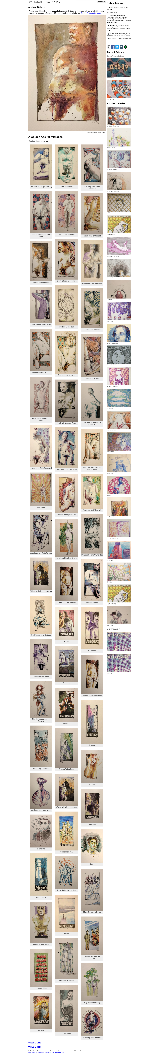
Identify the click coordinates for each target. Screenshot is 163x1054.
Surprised (92, 651)
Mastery (41, 1030)
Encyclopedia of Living (67, 375)
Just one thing (41, 988)
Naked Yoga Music (66, 186)
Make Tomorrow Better (92, 912)
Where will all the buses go (41, 591)
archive (40, 1052)
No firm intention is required (66, 281)
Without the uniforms (67, 234)
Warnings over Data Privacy (41, 553)
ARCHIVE (56, 2)
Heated (92, 785)
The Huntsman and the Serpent (41, 720)
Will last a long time (66, 327)
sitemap (62, 1052)
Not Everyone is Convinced (66, 470)
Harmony (92, 824)
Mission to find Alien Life (92, 510)
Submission (66, 1034)
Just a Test (41, 507)
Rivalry (66, 641)
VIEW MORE (34, 1042)
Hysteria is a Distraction (66, 890)
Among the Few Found (41, 372)
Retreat (66, 933)
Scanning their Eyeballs (92, 1038)
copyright (44, 1052)
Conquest (66, 683)
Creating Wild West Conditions (92, 188)
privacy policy (51, 1052)
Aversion (66, 723)
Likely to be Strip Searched (41, 468)
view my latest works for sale (120, 35)
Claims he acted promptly (67, 602)
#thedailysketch (112, 12)
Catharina (41, 849)
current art (34, 1052)
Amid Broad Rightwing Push (41, 419)
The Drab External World (66, 423)
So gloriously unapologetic (92, 283)
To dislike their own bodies (41, 283)
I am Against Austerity (92, 330)
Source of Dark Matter (41, 944)
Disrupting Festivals (41, 769)
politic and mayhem (113, 126)
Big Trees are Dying (92, 1003)
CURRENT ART (35, 2)
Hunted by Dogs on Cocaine (92, 957)
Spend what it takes (41, 676)
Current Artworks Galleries (91, 13)
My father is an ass (66, 981)
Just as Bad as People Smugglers (92, 423)
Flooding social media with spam (41, 236)
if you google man (67, 852)
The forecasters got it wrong (41, 187)
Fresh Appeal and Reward (41, 325)
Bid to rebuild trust (92, 378)
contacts (47, 2)
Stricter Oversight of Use (66, 515)
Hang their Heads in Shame (67, 558)
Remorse (92, 745)
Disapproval (41, 898)
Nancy (92, 864)
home (29, 1052)
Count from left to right (92, 236)
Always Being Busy (66, 769)
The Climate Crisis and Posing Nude (92, 469)
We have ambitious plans (41, 810)
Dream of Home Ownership (92, 555)
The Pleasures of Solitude (41, 635)
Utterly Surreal (92, 603)
